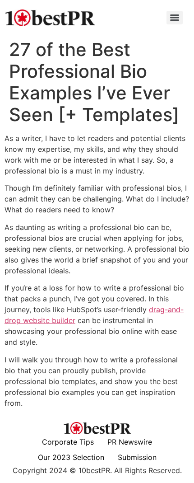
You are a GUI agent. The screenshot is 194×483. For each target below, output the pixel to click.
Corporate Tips (68, 441)
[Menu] (174, 17)
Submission (137, 457)
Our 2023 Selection (71, 457)
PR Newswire (129, 441)
